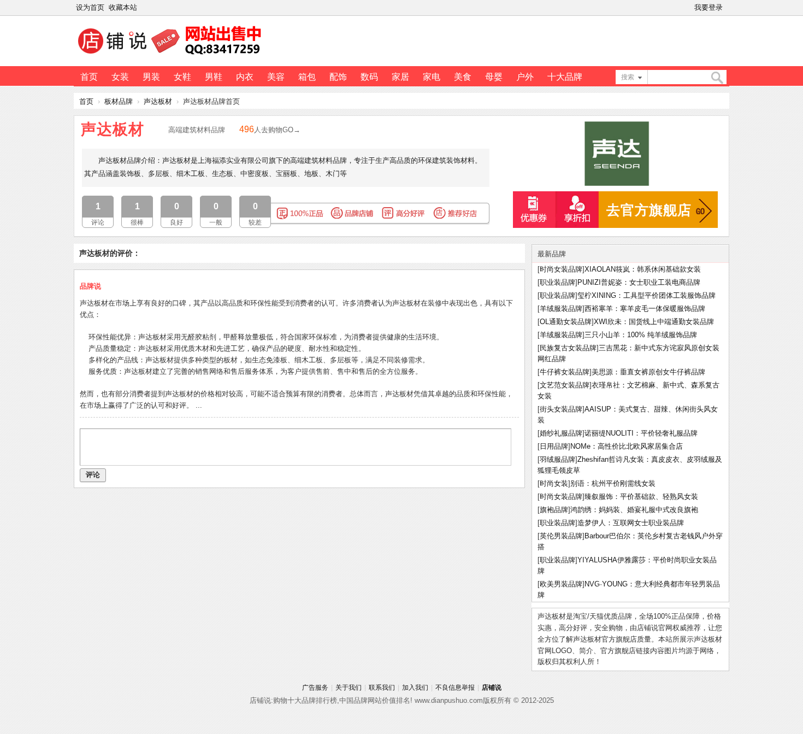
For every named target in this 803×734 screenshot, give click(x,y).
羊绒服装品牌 (561, 308)
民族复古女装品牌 (568, 348)
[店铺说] (171, 55)
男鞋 (213, 76)
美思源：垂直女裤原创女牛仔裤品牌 (648, 372)
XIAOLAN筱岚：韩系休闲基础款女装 (642, 269)
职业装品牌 (557, 282)
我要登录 (708, 7)
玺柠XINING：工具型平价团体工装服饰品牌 (646, 295)
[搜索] (717, 78)
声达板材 (158, 101)
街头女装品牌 (561, 409)
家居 (400, 76)
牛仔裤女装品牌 (564, 372)
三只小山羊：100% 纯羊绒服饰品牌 (640, 335)
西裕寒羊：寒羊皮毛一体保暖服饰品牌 (644, 308)
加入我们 (415, 687)
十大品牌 (564, 76)
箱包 (307, 76)
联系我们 (382, 687)
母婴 (494, 76)
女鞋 (182, 76)
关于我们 (348, 687)
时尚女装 (554, 483)
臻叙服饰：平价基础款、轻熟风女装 (641, 496)
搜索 (627, 77)
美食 (462, 76)
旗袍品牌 (554, 510)
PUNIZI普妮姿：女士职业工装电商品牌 (638, 282)
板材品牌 (118, 101)
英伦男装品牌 (561, 536)
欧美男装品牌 (561, 584)
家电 (431, 76)
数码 (369, 76)
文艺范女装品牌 (564, 385)
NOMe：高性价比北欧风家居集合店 (626, 446)
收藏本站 (123, 7)
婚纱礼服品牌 (561, 433)
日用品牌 (554, 446)
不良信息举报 (455, 687)
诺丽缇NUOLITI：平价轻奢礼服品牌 (641, 433)
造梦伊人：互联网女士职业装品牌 (630, 523)
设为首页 (90, 7)
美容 (276, 76)
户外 (525, 76)
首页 (89, 76)
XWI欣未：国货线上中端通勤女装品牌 (654, 322)
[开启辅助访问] (727, 7)
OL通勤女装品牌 (566, 322)
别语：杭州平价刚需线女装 (613, 483)
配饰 (338, 76)
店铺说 (491, 687)
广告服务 (315, 687)
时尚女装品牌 (561, 269)
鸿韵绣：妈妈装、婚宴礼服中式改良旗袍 (634, 510)
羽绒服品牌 (557, 459)
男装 (151, 76)
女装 (120, 76)
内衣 (244, 76)
